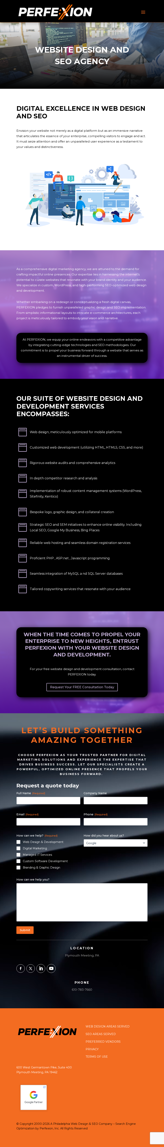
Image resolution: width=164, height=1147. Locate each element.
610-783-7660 (82, 989)
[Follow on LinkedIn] (40, 968)
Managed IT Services (37, 855)
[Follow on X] (30, 968)
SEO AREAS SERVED (101, 1034)
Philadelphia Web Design (70, 1124)
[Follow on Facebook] (20, 968)
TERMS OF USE (97, 1056)
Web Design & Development (43, 842)
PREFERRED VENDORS (103, 1041)
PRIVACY (92, 1049)
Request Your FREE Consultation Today (82, 687)
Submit (25, 930)
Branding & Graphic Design (41, 867)
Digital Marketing (35, 848)
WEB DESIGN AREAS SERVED (108, 1026)
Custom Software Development (45, 861)
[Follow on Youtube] (51, 968)
